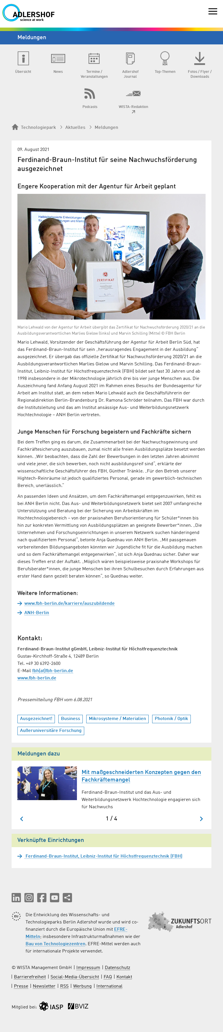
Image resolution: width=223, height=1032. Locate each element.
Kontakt (124, 977)
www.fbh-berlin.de (36, 678)
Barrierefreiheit (30, 977)
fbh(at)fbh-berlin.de (52, 671)
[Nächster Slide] (201, 818)
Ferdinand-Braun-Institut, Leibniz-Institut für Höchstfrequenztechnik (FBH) (103, 856)
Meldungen (106, 127)
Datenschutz (117, 968)
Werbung (82, 986)
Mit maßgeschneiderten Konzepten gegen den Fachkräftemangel (141, 776)
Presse (21, 986)
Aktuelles (75, 127)
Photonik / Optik (171, 719)
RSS (64, 986)
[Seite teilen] (67, 897)
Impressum (88, 968)
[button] (16, 897)
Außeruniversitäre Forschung (51, 730)
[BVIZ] (78, 1007)
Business (70, 719)
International (109, 986)
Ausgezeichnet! (36, 719)
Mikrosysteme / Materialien (117, 719)
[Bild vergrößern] (111, 257)
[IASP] (51, 1007)
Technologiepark (38, 127)
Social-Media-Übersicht (75, 977)
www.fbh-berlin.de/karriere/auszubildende (69, 603)
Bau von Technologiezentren (55, 944)
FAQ (108, 977)
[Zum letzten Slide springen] (21, 818)
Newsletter (44, 986)
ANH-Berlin (36, 613)
